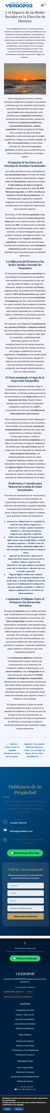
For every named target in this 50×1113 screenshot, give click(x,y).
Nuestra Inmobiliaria (25, 1041)
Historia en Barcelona (25, 1046)
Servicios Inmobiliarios (25, 1019)
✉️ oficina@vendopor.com (25, 1089)
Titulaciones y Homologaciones (25, 1050)
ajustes (20, 1105)
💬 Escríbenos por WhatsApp (25, 853)
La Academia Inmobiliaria (25, 1024)
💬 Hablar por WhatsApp (25, 958)
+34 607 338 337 (18, 823)
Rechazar (19, 1109)
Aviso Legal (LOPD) (25, 1068)
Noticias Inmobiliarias (25, 1028)
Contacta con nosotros (25, 1055)
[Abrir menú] (42, 5)
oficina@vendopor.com (21, 831)
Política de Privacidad (25, 1072)
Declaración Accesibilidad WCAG (25, 1077)
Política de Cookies (25, 1081)
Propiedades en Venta (25, 1010)
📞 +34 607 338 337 (25, 1087)
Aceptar (7, 1109)
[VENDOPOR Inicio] (19, 5)
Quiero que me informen (25, 916)
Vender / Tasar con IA (25, 1015)
